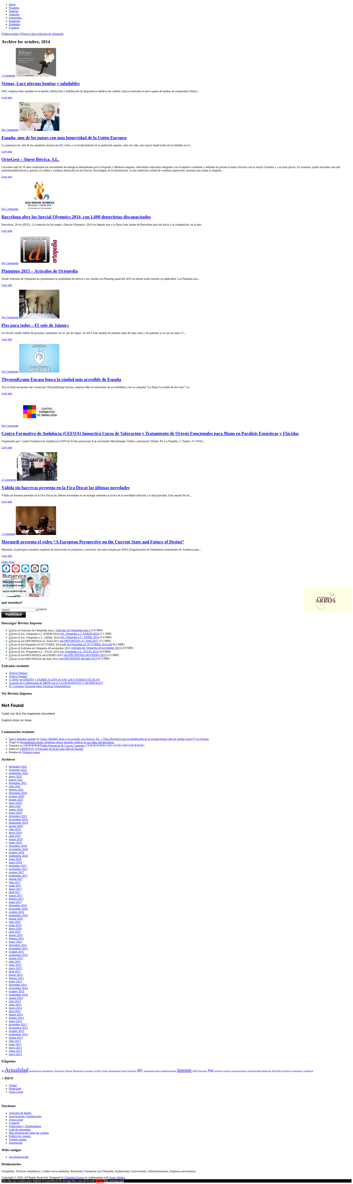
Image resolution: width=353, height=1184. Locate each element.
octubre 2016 (16, 912)
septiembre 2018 (18, 855)
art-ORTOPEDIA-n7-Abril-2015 (79, 640)
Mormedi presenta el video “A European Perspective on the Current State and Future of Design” (92, 541)
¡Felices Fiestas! (18, 673)
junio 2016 (15, 925)
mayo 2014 (15, 1007)
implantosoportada (152, 1071)
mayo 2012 (15, 1054)
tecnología (286, 1071)
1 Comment (8, 75)
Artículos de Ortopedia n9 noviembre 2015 (96, 647)
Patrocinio (203, 1071)
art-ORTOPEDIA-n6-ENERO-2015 (85, 655)
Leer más (6, 97)
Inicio (12, 4)
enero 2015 (15, 981)
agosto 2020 (16, 799)
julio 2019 (15, 829)
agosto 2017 (16, 879)
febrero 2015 (16, 978)
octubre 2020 (16, 796)
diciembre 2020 (18, 793)
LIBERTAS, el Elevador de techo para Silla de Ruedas (51, 748)
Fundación (131, 1071)
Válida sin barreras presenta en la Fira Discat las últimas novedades (65, 487)
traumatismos (297, 1071)
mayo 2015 (15, 968)
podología (218, 1071)
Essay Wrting (117, 1177)
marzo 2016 (16, 935)
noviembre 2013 (18, 1027)
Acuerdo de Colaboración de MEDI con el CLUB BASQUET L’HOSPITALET (56, 682)
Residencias (266, 1071)
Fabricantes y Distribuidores (25, 1126)
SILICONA (276, 1071)
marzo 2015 (16, 974)
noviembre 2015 (18, 948)
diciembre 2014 (18, 984)
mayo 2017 (15, 888)
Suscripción (15, 1142)
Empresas (14, 21)
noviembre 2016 (18, 908)
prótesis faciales (254, 1071)
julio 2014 (15, 1001)
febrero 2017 (16, 898)
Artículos (14, 14)
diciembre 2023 (18, 766)
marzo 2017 (16, 895)
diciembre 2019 (18, 816)
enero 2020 (15, 812)
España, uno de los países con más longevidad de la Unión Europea (63, 137)
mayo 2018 (15, 862)
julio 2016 (15, 922)
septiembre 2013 (18, 1034)
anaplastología (35, 1071)
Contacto (14, 27)
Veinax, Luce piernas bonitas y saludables (40, 83)
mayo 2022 (15, 776)
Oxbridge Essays (74, 1177)
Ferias (124, 1071)
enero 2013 (15, 1050)
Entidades (14, 24)
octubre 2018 (16, 852)
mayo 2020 (15, 802)
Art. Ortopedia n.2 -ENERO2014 (79, 633)
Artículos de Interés (20, 1113)
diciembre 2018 (18, 845)
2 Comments (8, 479)
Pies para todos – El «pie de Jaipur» (35, 325)
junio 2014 (15, 1004)
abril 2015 (15, 971)
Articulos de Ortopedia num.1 (73, 630)
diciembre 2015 (18, 945)
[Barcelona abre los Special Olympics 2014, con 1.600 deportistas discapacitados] (39, 209)
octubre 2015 (16, 951)
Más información (114, 1180)
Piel (210, 1070)
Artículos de (60, 1071)
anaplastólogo (48, 1071)
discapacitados (115, 1071)
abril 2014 (15, 1011)
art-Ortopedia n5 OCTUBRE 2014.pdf (89, 644)
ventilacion (308, 1071)
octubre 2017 (16, 872)
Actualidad (16, 1070)
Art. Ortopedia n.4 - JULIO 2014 (79, 651)
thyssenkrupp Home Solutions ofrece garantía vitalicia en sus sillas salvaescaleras (67, 742)
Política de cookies (20, 1136)
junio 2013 (15, 1044)
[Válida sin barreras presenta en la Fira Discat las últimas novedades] (37, 479)
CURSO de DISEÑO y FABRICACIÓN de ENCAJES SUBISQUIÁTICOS (54, 679)
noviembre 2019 (18, 819)
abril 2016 (15, 931)
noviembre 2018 (18, 849)
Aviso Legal (16, 1091)
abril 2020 (15, 806)
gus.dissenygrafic (19, 1156)
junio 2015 (15, 964)
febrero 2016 (16, 938)
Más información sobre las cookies (29, 1132)
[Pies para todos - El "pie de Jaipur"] (39, 317)
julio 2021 (15, 786)
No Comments (9, 129)
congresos (89, 1071)
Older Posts (8, 562)
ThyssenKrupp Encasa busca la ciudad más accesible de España (61, 379)
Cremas (105, 1071)
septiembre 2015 (18, 955)
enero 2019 (15, 842)
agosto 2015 (16, 958)
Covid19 (97, 1071)
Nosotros (14, 7)
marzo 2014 (16, 1014)
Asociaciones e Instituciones (25, 1116)
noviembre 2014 (18, 988)
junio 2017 (15, 885)
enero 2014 (15, 1021)
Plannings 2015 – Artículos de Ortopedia (39, 271)
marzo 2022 (16, 779)
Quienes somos (31, 752)
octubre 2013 (16, 1031)
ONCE (195, 1071)
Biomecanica (78, 1071)
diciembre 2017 (18, 865)
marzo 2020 (16, 809)
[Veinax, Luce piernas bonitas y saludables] (36, 75)
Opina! (13, 1085)
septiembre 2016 (18, 915)
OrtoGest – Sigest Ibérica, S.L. (30, 159)
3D (2, 1071)
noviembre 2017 (18, 869)
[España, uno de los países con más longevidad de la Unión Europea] (39, 129)
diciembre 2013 (18, 1024)
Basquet (69, 1071)
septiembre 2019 (18, 822)
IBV (140, 1070)
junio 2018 (15, 859)
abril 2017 (15, 892)
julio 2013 (15, 1041)
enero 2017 (15, 902)
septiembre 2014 (18, 994)
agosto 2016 (16, 918)
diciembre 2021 (18, 783)
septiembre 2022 (18, 773)
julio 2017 (15, 882)
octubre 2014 (16, 991)
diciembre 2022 (18, 769)
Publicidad (15, 1088)
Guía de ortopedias (20, 1129)
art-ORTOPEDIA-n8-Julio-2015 (78, 658)
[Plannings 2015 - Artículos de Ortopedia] (39, 263)
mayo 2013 (15, 1047)
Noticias (13, 11)
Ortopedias (15, 17)
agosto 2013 (16, 1037)
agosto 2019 (16, 826)
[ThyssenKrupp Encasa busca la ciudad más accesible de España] (39, 371)
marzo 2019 (16, 839)
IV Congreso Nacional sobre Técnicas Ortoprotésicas (40, 686)
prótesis (226, 1071)
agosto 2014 (16, 998)
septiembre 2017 (18, 875)
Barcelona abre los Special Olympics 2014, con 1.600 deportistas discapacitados (76, 216)
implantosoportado (168, 1071)
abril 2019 (15, 836)
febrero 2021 (16, 789)
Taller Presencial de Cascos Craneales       (83, 745)
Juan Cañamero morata (22, 739)
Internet (184, 1070)
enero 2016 (15, 941)
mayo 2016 (15, 928)
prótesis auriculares (239, 1071)
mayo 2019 (15, 832)
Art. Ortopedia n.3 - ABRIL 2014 (79, 637)
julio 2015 (15, 961)
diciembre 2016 (18, 905)
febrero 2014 (16, 1017)
